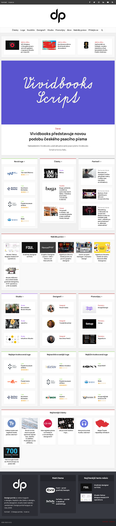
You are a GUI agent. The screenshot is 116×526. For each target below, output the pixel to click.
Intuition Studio (27, 338)
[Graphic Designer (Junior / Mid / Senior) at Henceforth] (48, 247)
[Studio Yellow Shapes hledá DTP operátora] (11, 247)
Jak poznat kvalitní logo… (66, 431)
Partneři (96, 161)
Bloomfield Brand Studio (26, 308)
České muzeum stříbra (26, 204)
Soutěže (31, 30)
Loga (22, 30)
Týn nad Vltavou (27, 172)
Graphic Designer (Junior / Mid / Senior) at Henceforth (48, 258)
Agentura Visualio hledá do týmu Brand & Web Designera (102, 258)
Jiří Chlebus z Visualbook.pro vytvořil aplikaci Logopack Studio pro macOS (27, 48)
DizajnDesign (103, 308)
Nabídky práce (80, 30)
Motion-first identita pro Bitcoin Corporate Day (103, 196)
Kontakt (4, 2)
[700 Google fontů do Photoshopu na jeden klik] (11, 452)
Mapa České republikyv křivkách (102, 431)
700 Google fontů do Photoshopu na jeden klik (11, 462)
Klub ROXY (102, 366)
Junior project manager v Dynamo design (84, 257)
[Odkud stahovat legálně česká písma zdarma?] (11, 423)
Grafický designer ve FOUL (29, 256)
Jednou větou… (25, 42)
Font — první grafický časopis (62, 489)
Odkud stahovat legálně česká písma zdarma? (11, 432)
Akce (69, 30)
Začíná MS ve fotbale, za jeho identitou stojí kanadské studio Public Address (101, 48)
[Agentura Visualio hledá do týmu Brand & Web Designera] (102, 247)
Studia (50, 30)
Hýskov (62, 396)
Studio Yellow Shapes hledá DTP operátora (12, 257)
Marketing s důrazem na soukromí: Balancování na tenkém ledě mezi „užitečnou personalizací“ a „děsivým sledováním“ (104, 217)
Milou (61, 172)
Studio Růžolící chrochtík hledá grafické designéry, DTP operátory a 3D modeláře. (11, 282)
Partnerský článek (103, 170)
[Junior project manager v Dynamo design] (84, 247)
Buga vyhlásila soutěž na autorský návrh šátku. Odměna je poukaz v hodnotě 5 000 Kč (65, 194)
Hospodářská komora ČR (103, 397)
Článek (58, 128)
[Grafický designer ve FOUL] (30, 247)
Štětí (23, 219)
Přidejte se (93, 30)
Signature (102, 338)
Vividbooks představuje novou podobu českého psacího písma (58, 136)
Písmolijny (60, 30)
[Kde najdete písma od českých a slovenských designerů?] (48, 423)
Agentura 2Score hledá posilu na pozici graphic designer (65, 258)
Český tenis (25, 381)
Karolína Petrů (64, 338)
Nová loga (18, 161)
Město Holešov (65, 366)
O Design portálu (17, 512)
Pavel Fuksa (63, 308)
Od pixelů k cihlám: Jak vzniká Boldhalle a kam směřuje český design (65, 214)
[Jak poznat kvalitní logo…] (66, 423)
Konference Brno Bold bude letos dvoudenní (64, 46)
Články (15, 30)
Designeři (41, 30)
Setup (100, 323)
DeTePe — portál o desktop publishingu (62, 501)
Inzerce (11, 2)
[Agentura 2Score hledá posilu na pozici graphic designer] (66, 247)
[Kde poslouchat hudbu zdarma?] (84, 423)
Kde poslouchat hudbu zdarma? (84, 431)
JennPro (24, 323)
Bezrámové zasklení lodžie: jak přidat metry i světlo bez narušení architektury (104, 177)
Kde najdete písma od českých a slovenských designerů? (48, 433)
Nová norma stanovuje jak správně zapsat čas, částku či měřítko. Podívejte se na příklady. (30, 436)
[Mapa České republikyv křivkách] (102, 423)
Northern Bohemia (24, 189)
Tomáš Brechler (65, 323)
